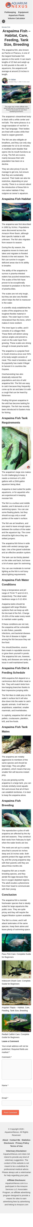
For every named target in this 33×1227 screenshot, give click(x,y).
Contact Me (15, 1140)
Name (5, 1085)
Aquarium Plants (16, 15)
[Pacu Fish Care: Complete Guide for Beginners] (16, 951)
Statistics (26, 1140)
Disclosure (9, 1143)
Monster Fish (6, 27)
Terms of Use (16, 1146)
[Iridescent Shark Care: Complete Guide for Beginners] (16, 978)
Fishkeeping (10, 12)
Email (5, 1098)
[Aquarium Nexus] (16, 7)
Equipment (23, 12)
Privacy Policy (22, 1143)
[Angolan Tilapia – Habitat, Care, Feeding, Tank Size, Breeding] (16, 1004)
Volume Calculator (16, 18)
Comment (7, 1057)
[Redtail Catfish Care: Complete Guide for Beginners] (16, 1031)
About (5, 1140)
